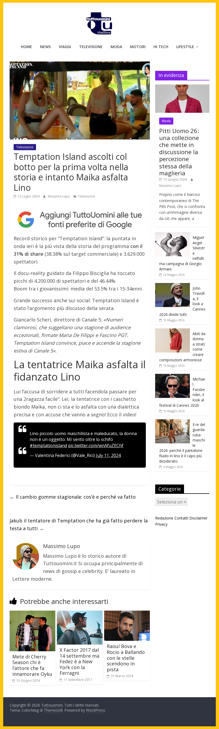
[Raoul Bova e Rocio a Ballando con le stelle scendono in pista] (127, 614)
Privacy (161, 524)
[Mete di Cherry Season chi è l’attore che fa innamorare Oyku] (32, 614)
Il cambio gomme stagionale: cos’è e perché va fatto (73, 497)
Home (26, 46)
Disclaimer (198, 518)
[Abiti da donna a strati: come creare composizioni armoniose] (172, 331)
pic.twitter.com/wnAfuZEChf (95, 445)
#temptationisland (48, 445)
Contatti (181, 518)
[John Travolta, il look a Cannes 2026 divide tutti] (172, 285)
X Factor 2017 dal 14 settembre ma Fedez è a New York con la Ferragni (79, 661)
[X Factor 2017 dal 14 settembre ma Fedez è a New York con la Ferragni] (80, 614)
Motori (138, 46)
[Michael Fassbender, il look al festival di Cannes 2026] (172, 376)
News (45, 46)
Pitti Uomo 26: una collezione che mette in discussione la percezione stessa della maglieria (179, 152)
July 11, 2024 (108, 455)
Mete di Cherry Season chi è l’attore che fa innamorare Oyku (32, 665)
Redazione (164, 518)
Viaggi (65, 46)
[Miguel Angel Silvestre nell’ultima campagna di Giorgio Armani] (172, 235)
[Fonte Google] (80, 220)
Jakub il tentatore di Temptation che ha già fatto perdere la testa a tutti (79, 524)
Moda (116, 46)
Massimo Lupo (59, 196)
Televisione (91, 46)
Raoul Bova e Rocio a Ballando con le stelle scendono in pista (126, 657)
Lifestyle (185, 46)
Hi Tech (161, 46)
